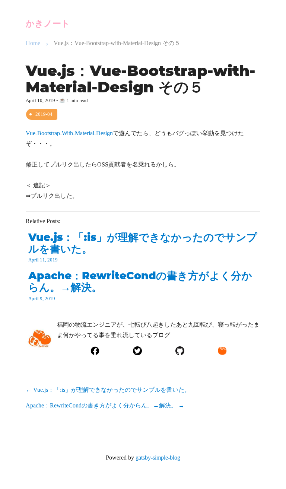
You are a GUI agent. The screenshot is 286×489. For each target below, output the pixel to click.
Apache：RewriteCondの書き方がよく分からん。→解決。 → (105, 405)
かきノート (48, 23)
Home (33, 43)
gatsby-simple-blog (158, 457)
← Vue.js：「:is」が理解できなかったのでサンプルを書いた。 (108, 390)
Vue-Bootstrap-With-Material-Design (69, 133)
